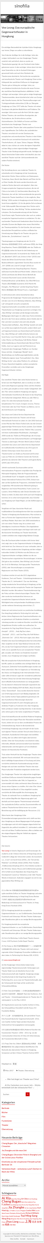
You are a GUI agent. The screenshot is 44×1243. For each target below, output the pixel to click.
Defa (22, 1202)
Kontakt (22, 1239)
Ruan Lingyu (5, 1216)
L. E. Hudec (12, 1210)
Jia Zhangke (16, 1207)
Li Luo (17, 1210)
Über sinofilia (14, 1239)
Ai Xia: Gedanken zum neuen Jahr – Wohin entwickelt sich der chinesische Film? (21, 1086)
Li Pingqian (22, 1210)
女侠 (39, 1221)
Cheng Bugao (11, 1201)
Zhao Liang (12, 1221)
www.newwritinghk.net (12, 960)
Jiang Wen (5, 1208)
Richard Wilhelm (32, 1213)
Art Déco (24, 1199)
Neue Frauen (5, 1213)
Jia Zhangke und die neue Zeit (14, 1150)
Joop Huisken (33, 1208)
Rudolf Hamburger (14, 1216)
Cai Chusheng (33, 1199)
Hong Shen (31, 1205)
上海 (28, 1221)
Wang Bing (6, 1218)
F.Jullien (6, 1204)
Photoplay (13, 1213)
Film (3, 1116)
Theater (21, 1070)
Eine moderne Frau (30, 1202)
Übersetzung (29, 1070)
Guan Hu (21, 1205)
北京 (34, 1221)
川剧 (3, 1225)
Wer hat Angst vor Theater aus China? (22, 1079)
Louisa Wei (30, 1210)
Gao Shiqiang (14, 1205)
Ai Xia (6, 1198)
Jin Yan (27, 1208)
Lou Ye (37, 1210)
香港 (15, 1064)
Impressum (30, 1239)
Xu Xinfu (26, 1219)
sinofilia (22, 5)
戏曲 (7, 1224)
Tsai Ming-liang (29, 1215)
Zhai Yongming (34, 1219)
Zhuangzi (21, 1222)
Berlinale (5, 1108)
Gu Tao (26, 1205)
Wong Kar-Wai (15, 1219)
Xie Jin (22, 1219)
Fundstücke (7, 1121)
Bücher (5, 1112)
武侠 (11, 1225)
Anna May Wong (16, 1199)
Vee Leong (5, 851)
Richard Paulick (20, 1213)
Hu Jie (37, 1205)
